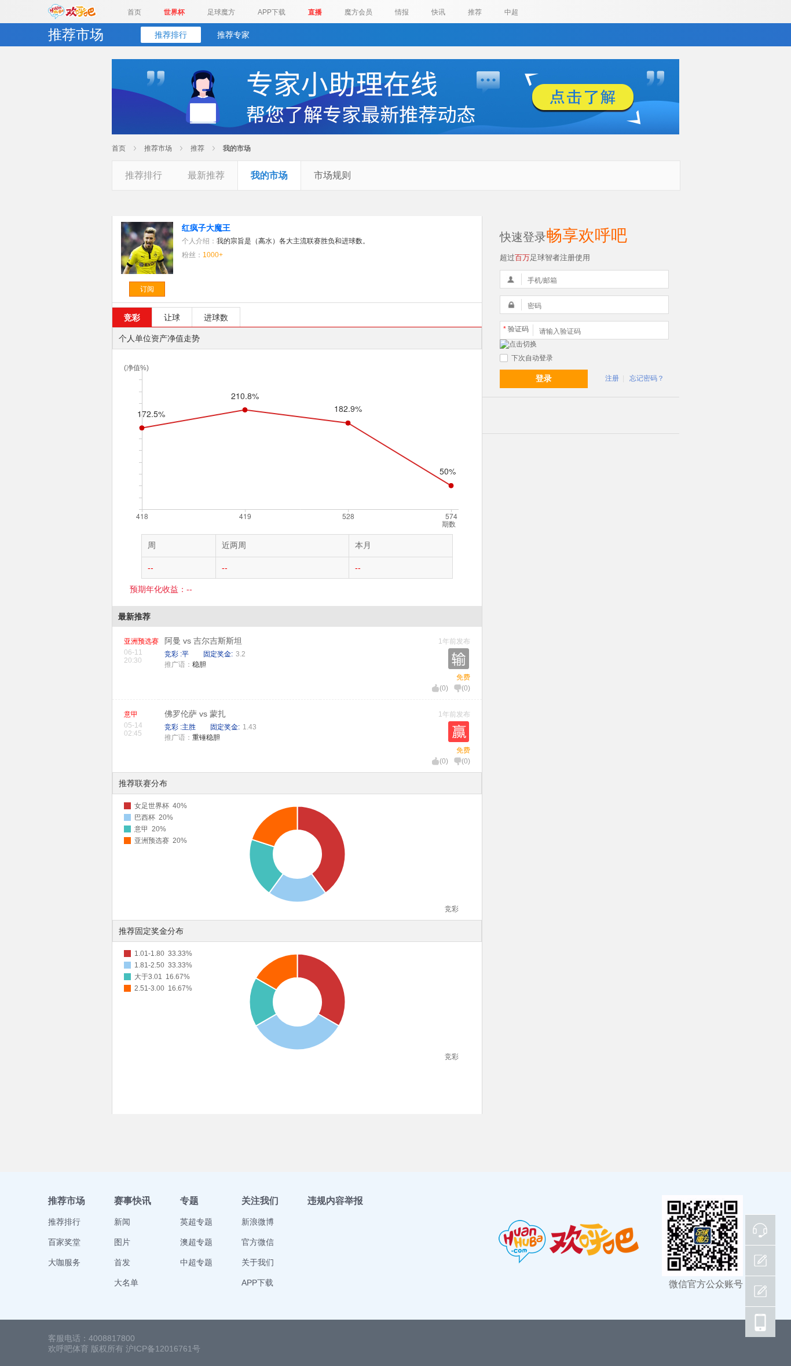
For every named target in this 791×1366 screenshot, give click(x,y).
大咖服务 (64, 1262)
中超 (511, 12)
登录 (544, 378)
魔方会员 (358, 12)
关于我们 (257, 1262)
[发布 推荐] (760, 1291)
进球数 (216, 317)
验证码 (516, 329)
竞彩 (132, 317)
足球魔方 (221, 12)
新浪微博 (257, 1221)
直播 (315, 12)
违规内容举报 (335, 1201)
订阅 (147, 289)
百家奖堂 (64, 1242)
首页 (134, 12)
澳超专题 (196, 1242)
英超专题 (196, 1221)
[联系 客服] (760, 1230)
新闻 (122, 1221)
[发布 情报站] (760, 1261)
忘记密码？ (646, 378)
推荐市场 (158, 148)
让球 (172, 317)
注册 (612, 378)
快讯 (438, 12)
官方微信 (257, 1242)
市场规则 (332, 175)
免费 (463, 677)
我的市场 (237, 148)
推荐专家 (233, 34)
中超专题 (196, 1262)
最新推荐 (206, 175)
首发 (122, 1262)
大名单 (126, 1282)
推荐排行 (171, 34)
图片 (122, 1242)
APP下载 (271, 12)
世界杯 (174, 12)
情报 (402, 12)
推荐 (475, 12)
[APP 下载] (760, 1322)
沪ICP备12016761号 (163, 1348)
